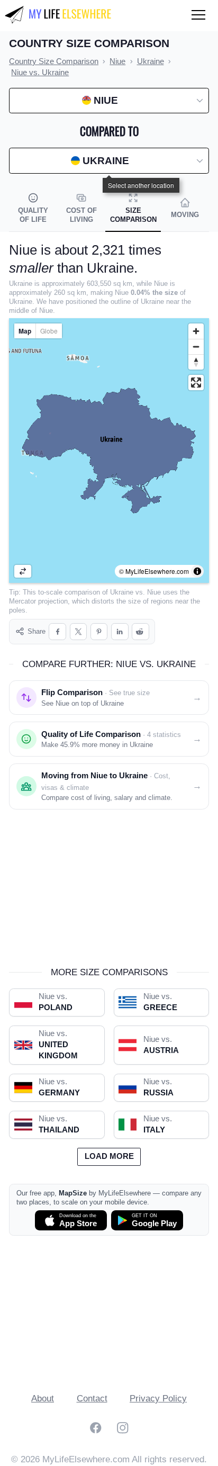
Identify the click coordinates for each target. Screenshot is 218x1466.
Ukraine (121, 592)
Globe (49, 330)
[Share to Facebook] (57, 632)
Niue (154, 592)
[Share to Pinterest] (99, 632)
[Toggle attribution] (197, 571)
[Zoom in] (196, 331)
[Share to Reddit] (140, 632)
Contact (92, 1398)
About (42, 1398)
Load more (109, 1156)
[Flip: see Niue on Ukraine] (22, 571)
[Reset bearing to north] (196, 362)
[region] (109, 450)
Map (25, 331)
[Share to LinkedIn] (120, 632)
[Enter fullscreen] (196, 382)
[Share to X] (78, 632)
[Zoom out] (196, 346)
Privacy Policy (158, 1398)
